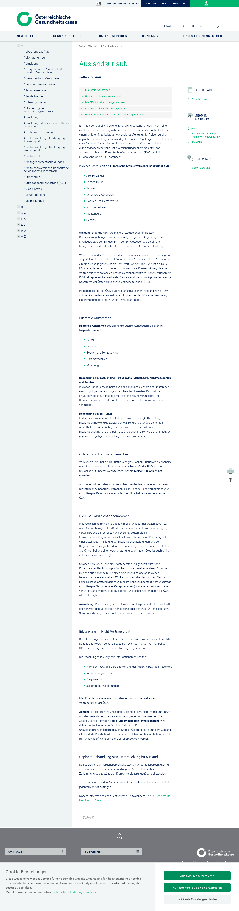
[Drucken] (230, 471)
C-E (23, 212)
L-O (23, 224)
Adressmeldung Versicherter (42, 78)
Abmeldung (31, 63)
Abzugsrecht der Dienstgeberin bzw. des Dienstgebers (43, 71)
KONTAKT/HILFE (154, 36)
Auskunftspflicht (34, 195)
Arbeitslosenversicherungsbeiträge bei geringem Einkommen (46, 169)
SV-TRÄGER (16, 851)
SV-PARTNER (93, 851)
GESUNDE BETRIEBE (68, 36)
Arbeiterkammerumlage (39, 132)
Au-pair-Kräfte (33, 189)
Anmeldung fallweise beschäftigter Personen (46, 124)
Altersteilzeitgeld (34, 96)
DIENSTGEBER (169, 3)
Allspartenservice (35, 90)
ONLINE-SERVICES (113, 36)
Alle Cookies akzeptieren (197, 876)
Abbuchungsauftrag (37, 51)
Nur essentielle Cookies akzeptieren (197, 887)
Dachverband (201, 26)
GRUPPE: (152, 3)
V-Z (23, 236)
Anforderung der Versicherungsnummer (38, 109)
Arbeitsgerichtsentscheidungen (44, 162)
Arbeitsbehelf (32, 156)
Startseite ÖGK (175, 26)
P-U (23, 230)
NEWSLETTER (27, 36)
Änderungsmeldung (36, 102)
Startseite (94, 46)
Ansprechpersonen (120, 3)
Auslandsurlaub (34, 200)
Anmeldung (31, 117)
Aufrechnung (32, 177)
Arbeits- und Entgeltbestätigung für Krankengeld (46, 139)
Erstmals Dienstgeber (202, 36)
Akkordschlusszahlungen (40, 84)
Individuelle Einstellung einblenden (197, 899)
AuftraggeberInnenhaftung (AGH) (45, 183)
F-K (23, 218)
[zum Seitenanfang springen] (230, 480)
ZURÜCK (88, 817)
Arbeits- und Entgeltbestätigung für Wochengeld (46, 148)
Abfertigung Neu (34, 57)
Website (83, 46)
